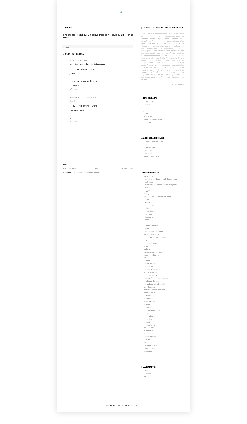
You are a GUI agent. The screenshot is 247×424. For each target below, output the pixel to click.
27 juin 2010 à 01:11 (92, 98)
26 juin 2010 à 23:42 (80, 61)
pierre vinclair (149, 319)
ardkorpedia (148, 176)
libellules (147, 299)
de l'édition (148, 199)
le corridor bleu (149, 148)
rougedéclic (148, 331)
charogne (147, 194)
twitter (146, 377)
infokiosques (148, 229)
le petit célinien (149, 287)
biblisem (147, 188)
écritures (147, 105)
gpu (145, 223)
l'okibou (147, 258)
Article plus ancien (125, 169)
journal (146, 111)
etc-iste (146, 208)
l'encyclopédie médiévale (153, 252)
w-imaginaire (149, 351)
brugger (147, 191)
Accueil (97, 169)
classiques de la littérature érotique (157, 197)
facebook (147, 374)
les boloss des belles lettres (154, 290)
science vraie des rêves (153, 119)
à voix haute (148, 102)
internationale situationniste (154, 232)
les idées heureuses (151, 293)
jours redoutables (150, 243)
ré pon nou (148, 334)
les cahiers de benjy (151, 156)
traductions (148, 122)
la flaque (147, 261)
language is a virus (151, 272)
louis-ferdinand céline (152, 310)
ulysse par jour (149, 348)
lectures (147, 114)
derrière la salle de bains (153, 142)
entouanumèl (149, 205)
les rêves (147, 296)
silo (145, 342)
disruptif (147, 202)
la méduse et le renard (152, 270)
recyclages (148, 116)
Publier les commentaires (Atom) (86, 173)
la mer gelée (148, 267)
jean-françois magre (151, 234)
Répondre (73, 89)
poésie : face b (149, 325)
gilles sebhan (149, 217)
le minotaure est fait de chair (154, 284)
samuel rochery (150, 337)
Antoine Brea (75, 98)
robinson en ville (150, 328)
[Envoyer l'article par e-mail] (67, 46)
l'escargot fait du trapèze (153, 255)
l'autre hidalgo (149, 249)
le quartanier (148, 154)
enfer (146, 108)
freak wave (148, 214)
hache (146, 145)
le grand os (148, 151)
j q (70, 61)
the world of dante (150, 345)
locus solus (148, 307)
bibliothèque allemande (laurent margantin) (160, 185)
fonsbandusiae (149, 211)
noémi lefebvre (149, 316)
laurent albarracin (150, 275)
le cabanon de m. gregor (153, 281)
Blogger (139, 406)
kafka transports (150, 246)
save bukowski (149, 340)
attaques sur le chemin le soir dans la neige (160, 179)
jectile (146, 240)
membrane (148, 313)
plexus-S (147, 322)
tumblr (146, 371)
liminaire (147, 304)
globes (146, 220)
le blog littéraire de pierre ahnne (156, 278)
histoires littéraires (151, 226)
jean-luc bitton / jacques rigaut (155, 237)
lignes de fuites (149, 302)
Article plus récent (70, 169)
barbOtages (148, 182)
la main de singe (150, 264)
